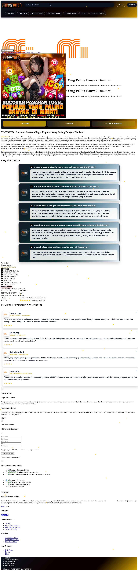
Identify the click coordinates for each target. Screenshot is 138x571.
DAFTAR (25, 124)
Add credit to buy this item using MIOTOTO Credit (23, 476)
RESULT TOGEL (71, 13)
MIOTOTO (10, 13)
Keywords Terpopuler (8, 267)
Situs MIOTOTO (11, 542)
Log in (22, 457)
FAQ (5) (37, 52)
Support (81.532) (28, 52)
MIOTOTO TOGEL (98, 13)
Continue (5, 492)
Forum (7, 552)
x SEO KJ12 (26, 569)
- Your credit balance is (27, 475)
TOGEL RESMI (11, 529)
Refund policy (10, 565)
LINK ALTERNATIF (115, 124)
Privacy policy (10, 563)
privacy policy (111, 501)
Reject (3, 506)
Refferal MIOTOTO (12, 540)
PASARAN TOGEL (12, 525)
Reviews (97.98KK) (15, 52)
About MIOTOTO (11, 538)
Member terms (10, 561)
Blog (7, 554)
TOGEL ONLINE (37, 13)
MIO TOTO (23, 13)
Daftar (132, 5)
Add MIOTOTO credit (13, 488)
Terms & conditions (12, 560)
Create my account (8, 453)
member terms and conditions (47, 450)
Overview (4, 52)
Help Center (9, 550)
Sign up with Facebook (10, 429)
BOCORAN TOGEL (54, 13)
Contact (7, 558)
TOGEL (84, 13)
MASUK (121, 5)
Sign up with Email (9, 433)
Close (3, 418)
